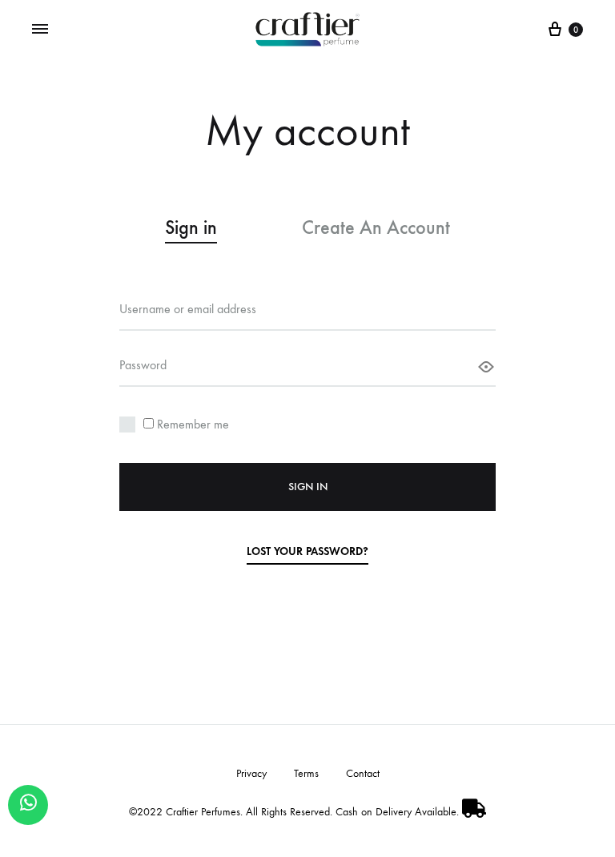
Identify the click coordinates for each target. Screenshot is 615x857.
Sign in (308, 486)
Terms (306, 773)
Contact (363, 773)
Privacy (251, 773)
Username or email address (187, 308)
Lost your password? (307, 551)
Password (143, 364)
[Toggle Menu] (40, 29)
